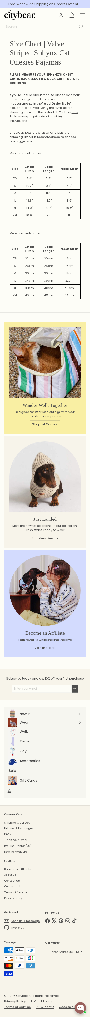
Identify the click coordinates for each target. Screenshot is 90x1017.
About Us (10, 875)
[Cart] (71, 15)
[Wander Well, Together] (45, 362)
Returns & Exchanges (18, 828)
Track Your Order (15, 840)
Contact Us (12, 881)
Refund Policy (41, 1001)
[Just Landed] (45, 476)
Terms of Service (15, 892)
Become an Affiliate (17, 869)
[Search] (81, 27)
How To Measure (15, 852)
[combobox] (45, 27)
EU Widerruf (45, 1007)
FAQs (7, 834)
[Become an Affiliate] (45, 590)
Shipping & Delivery (17, 822)
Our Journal (12, 886)
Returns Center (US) (18, 846)
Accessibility (69, 1007)
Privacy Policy (13, 898)
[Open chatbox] (80, 1008)
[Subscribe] (75, 689)
